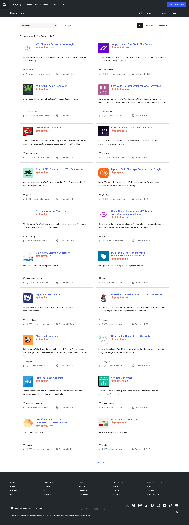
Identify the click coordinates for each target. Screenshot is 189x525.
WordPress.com (155, 482)
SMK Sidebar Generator (48, 127)
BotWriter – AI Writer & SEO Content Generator (137, 294)
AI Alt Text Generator (47, 336)
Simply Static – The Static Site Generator (133, 44)
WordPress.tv (85, 494)
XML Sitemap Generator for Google (54, 44)
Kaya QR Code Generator (49, 294)
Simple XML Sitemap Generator (52, 252)
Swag (116, 494)
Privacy (13, 494)
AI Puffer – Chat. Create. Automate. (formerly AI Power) (52, 421)
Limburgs (38, 509)
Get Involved (118, 482)
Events (116, 486)
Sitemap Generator (121, 377)
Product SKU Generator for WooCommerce (59, 169)
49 (98, 462)
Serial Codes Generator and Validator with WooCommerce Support (131, 212)
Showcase (48, 482)
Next (104, 462)
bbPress (151, 490)
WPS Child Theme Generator (51, 86)
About (12, 482)
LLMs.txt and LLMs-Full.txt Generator (131, 127)
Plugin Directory (17, 13)
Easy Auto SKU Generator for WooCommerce (136, 86)
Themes (47, 486)
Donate (117, 490)
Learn (81, 482)
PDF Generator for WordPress (51, 211)
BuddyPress (153, 494)
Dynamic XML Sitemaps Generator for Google (136, 169)
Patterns (48, 494)
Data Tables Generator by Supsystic (131, 336)
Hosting (13, 490)
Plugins (47, 490)
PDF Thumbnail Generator (125, 419)
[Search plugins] (54, 25)
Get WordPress (177, 4)
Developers (84, 490)
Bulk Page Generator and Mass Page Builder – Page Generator (128, 254)
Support (82, 486)
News (12, 486)
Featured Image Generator (49, 377)
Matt (150, 486)
